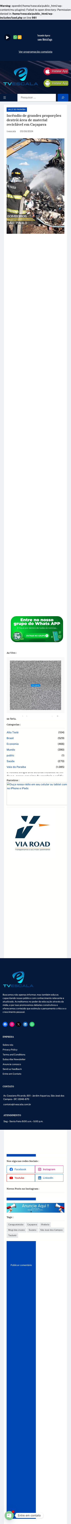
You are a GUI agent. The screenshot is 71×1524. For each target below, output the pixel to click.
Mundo (11, 749)
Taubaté (12, 1235)
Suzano (32, 1230)
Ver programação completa (35, 51)
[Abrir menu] (5, 98)
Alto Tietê (12, 732)
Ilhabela (45, 1224)
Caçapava (32, 1224)
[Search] (63, 97)
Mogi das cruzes (16, 1230)
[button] (10, 980)
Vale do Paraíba (17, 109)
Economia (13, 743)
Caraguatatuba (15, 1224)
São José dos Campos (51, 1230)
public (10, 755)
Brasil (10, 738)
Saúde (11, 761)
